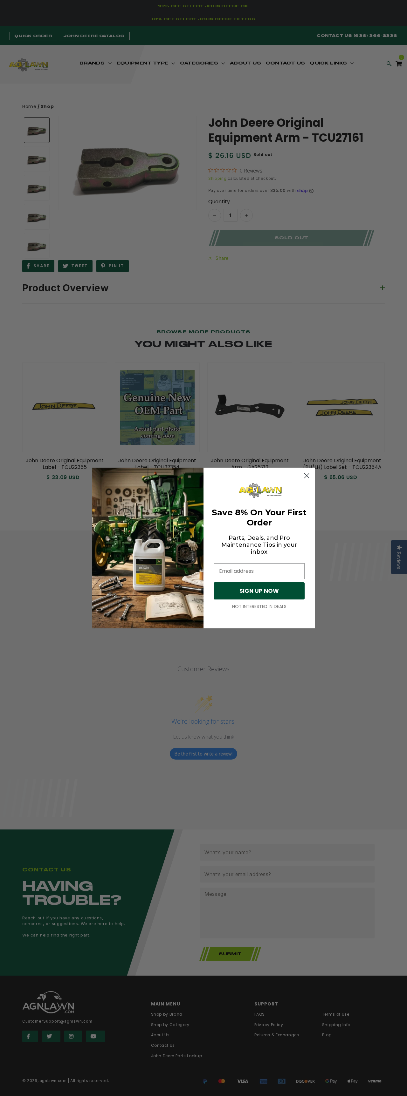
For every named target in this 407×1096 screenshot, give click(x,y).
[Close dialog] (306, 475)
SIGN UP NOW (259, 591)
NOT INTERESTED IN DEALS (259, 606)
